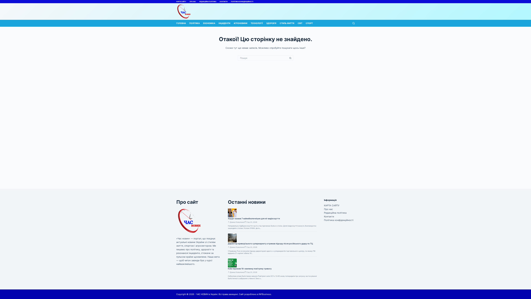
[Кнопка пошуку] (290, 58)
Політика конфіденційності (242, 1)
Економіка (209, 23)
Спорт (309, 23)
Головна (181, 23)
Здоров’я (271, 23)
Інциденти (224, 23)
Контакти (223, 1)
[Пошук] (353, 23)
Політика (194, 23)
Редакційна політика (207, 1)
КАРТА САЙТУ (181, 1)
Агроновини (240, 23)
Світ (300, 23)
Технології (257, 23)
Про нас (193, 1)
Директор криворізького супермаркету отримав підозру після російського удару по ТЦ (270, 243)
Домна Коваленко (237, 222)
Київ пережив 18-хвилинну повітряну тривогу (250, 268)
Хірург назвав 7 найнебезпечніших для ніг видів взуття (254, 218)
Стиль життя (287, 23)
